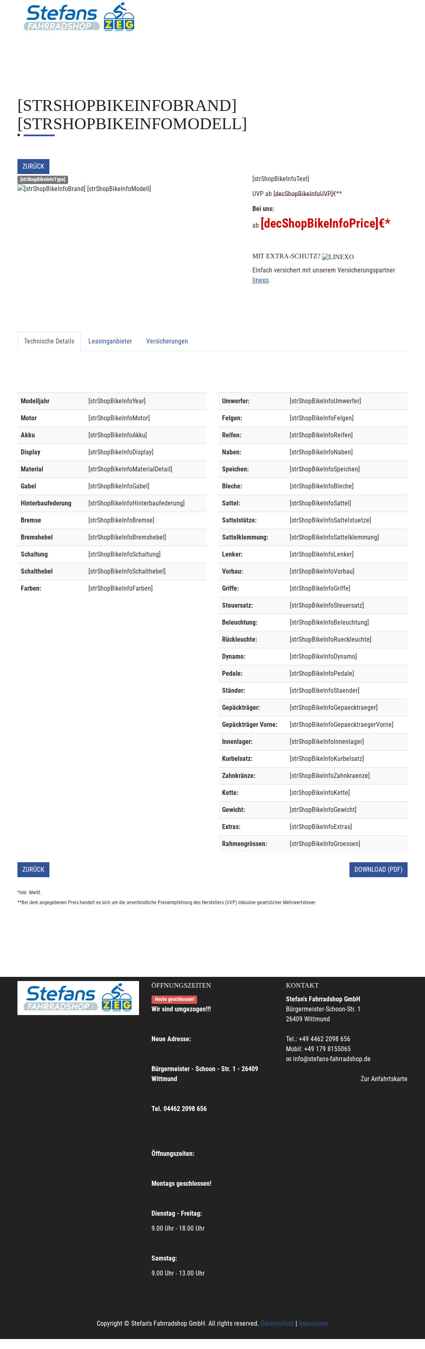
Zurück (33, 166)
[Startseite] (79, 17)
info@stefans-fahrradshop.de (332, 1059)
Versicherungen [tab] (167, 341)
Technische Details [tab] (49, 341)
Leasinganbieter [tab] (110, 341)
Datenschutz (277, 1323)
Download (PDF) (378, 869)
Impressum (313, 1323)
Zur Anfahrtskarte (384, 1079)
